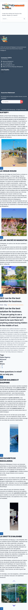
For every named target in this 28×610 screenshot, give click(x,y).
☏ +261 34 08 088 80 (19, 5)
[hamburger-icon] (2, 72)
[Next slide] (14, 165)
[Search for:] (14, 18)
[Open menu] (12, 5)
